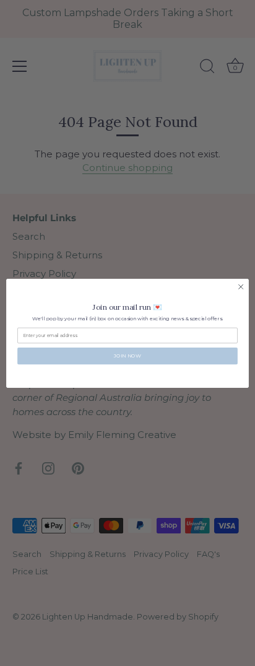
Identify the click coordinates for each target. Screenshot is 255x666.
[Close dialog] (240, 286)
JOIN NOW (128, 356)
